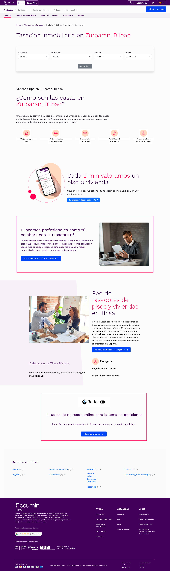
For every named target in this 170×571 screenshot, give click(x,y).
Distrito (97, 52)
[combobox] (162, 3)
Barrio (128, 52)
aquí (44, 522)
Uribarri (90, 476)
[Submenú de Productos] (15, 10)
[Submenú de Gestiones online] (48, 10)
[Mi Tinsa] (153, 3)
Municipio (55, 52)
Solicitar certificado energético (109, 350)
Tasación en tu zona (33, 25)
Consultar (84, 66)
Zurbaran (91, 481)
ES (164, 2)
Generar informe (92, 434)
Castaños (91, 479)
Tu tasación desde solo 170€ (83, 200)
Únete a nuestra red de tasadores (39, 258)
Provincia (22, 52)
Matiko (90, 473)
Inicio (18, 25)
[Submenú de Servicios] (27, 10)
